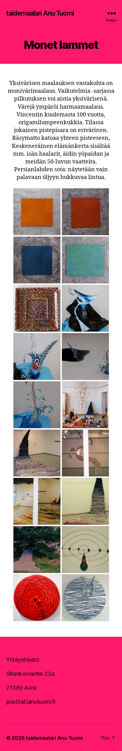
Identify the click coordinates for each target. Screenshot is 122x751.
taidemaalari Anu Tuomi (40, 13)
